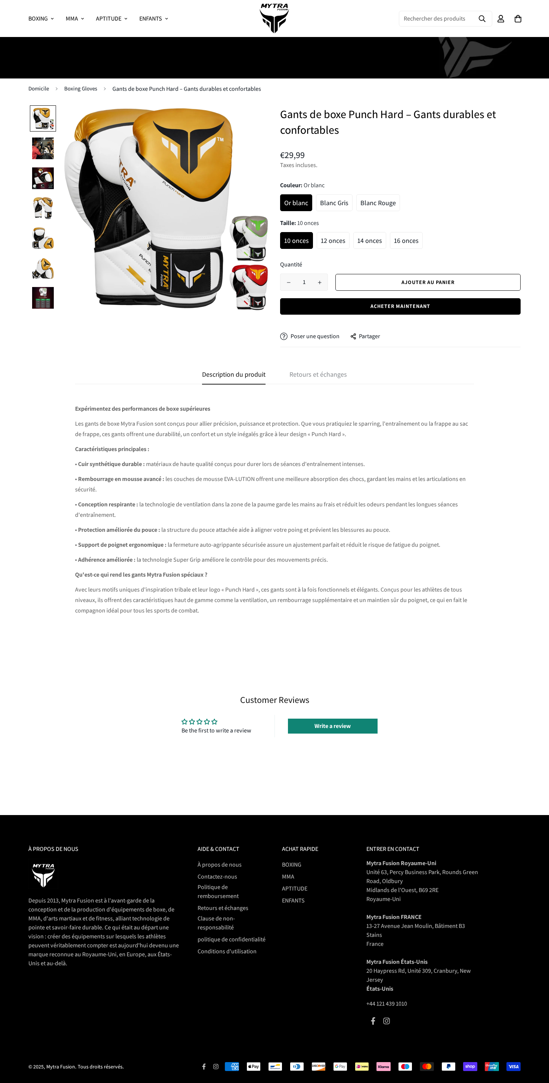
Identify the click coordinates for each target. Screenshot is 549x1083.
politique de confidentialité (232, 939)
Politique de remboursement (218, 891)
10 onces (296, 240)
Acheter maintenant (400, 306)
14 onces (369, 240)
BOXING (38, 18)
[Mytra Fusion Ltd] (274, 18)
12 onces (333, 240)
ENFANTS (150, 18)
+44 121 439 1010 (386, 1004)
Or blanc (296, 202)
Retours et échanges (223, 908)
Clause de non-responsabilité (216, 922)
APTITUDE (108, 18)
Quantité (291, 264)
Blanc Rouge (378, 202)
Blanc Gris (334, 202)
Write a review (332, 726)
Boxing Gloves (80, 88)
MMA (72, 18)
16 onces (406, 240)
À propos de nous (220, 864)
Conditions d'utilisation (227, 951)
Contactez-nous (217, 876)
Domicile (38, 88)
